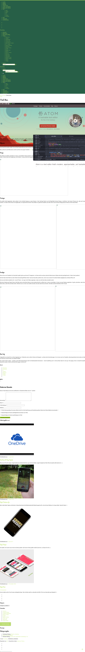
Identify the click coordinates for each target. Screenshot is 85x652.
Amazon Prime (6, 612)
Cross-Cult (5, 618)
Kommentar (3, 400)
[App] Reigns (3, 545)
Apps (4, 95)
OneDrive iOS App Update (6, 460)
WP (7, 641)
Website (1, 407)
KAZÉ (4, 615)
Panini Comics (6, 614)
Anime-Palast (5, 620)
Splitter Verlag (6, 617)
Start (1, 95)
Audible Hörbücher (7, 613)
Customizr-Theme (20, 641)
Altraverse (5, 619)
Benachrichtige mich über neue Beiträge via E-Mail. (12, 415)
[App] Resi (2, 587)
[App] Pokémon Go (4, 502)
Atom (31, 149)
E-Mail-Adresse (3, 405)
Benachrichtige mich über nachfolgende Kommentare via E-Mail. (15, 412)
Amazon (4, 611)
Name (1, 402)
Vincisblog (5, 638)
